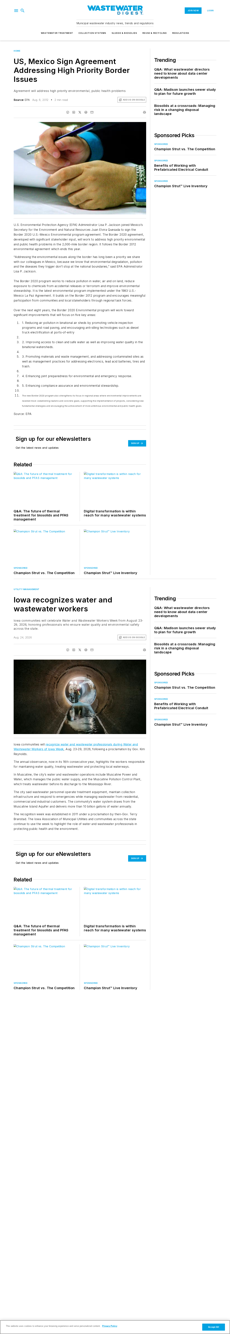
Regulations (180, 33)
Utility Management (26, 589)
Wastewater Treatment (57, 33)
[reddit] (86, 112)
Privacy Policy (109, 1326)
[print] (144, 112)
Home (17, 51)
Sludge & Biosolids (124, 33)
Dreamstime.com (132, 663)
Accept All (213, 1327)
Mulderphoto (116, 663)
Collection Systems (92, 33)
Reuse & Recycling (154, 33)
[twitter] (79, 112)
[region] (115, 1327)
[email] (92, 112)
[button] (16, 10)
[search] (22, 10)
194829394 (101, 663)
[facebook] (67, 112)
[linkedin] (73, 112)
